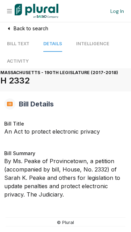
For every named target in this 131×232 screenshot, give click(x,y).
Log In (117, 11)
